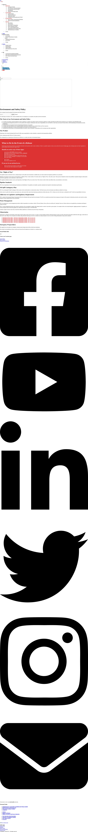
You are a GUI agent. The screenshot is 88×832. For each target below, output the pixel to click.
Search (16, 114)
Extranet (1, 827)
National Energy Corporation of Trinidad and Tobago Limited (15, 806)
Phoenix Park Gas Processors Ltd (9, 807)
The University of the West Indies (9, 816)
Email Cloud (2, 826)
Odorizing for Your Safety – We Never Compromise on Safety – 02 (18, 221)
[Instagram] (44, 711)
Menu (2, 1)
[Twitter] (44, 610)
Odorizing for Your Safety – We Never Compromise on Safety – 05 (18, 217)
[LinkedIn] (44, 521)
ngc (0, 0)
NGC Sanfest (2, 239)
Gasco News (2, 238)
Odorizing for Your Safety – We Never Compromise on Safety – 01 (18, 222)
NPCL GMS (2, 828)
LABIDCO (4, 809)
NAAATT (4, 819)
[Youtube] (44, 420)
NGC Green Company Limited (8, 808)
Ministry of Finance (6, 813)
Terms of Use (2, 830)
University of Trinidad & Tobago (9, 817)
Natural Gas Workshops (4, 240)
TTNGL (4, 811)
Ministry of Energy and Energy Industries (10, 814)
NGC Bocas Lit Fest (6, 818)
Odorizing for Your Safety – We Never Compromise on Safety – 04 (18, 218)
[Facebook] (44, 342)
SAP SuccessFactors (4, 829)
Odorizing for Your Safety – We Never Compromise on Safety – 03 (18, 219)
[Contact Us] (44, 799)
